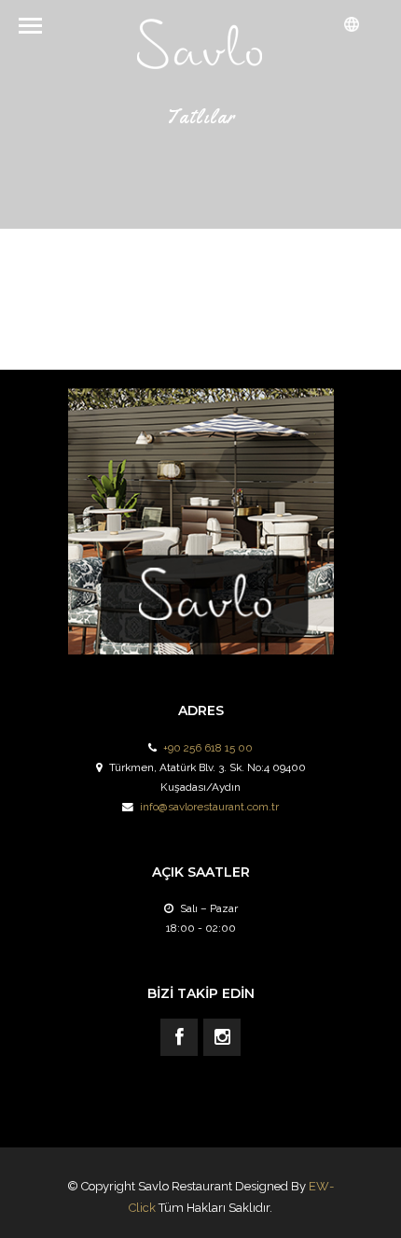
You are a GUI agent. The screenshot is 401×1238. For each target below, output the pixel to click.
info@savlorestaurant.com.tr (209, 806)
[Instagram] (222, 1037)
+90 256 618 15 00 (208, 747)
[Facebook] (179, 1037)
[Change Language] (351, 24)
